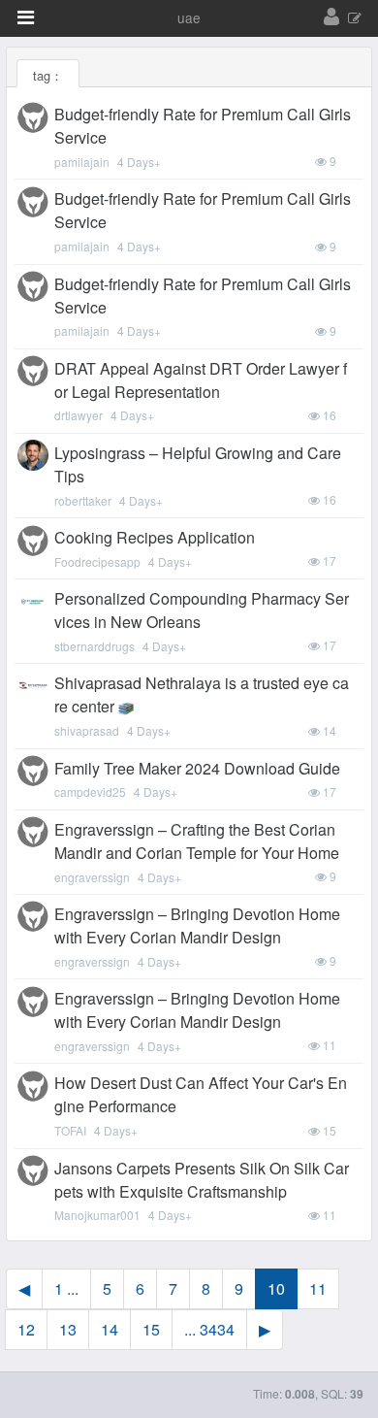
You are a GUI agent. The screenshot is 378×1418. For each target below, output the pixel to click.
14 (109, 1329)
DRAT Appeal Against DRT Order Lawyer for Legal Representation (200, 380)
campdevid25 (90, 791)
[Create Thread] (355, 19)
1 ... (66, 1288)
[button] (25, 17)
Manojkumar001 (97, 1214)
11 (318, 1288)
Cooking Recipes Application (154, 537)
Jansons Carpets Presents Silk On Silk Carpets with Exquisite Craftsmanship (201, 1180)
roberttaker (82, 500)
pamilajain (82, 161)
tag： (48, 75)
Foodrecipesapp (97, 561)
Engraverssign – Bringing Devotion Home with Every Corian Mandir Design (197, 925)
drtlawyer (78, 415)
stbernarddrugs (94, 646)
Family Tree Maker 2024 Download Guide (197, 768)
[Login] (331, 17)
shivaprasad (86, 730)
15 (151, 1329)
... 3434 (209, 1329)
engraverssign (92, 877)
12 (26, 1329)
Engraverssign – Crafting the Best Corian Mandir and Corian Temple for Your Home (196, 841)
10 (276, 1288)
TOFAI (70, 1130)
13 (68, 1329)
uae (189, 17)
